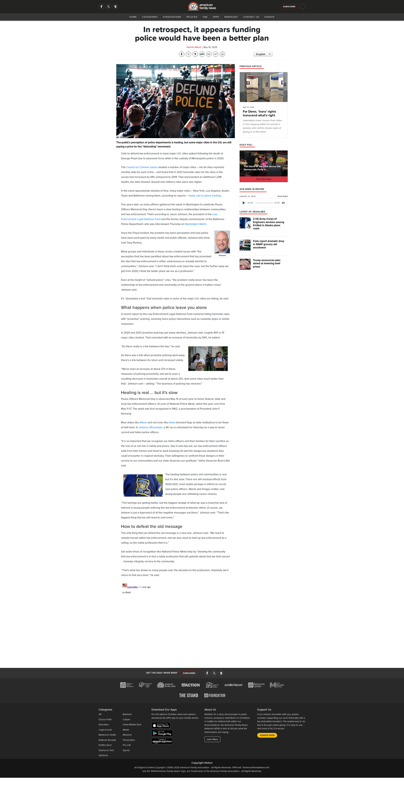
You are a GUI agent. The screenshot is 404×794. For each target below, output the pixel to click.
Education (104, 724)
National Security (107, 740)
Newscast (231, 17)
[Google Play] (163, 733)
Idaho (172, 422)
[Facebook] (101, 6)
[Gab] (115, 6)
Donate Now (267, 735)
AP (100, 714)
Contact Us (251, 17)
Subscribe (289, 6)
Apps (216, 17)
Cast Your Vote (263, 179)
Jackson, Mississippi (150, 427)
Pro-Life (127, 745)
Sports (126, 750)
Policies (192, 17)
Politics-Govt (105, 745)
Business (127, 714)
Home (133, 17)
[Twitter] (108, 6)
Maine (143, 422)
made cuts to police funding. (205, 195)
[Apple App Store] (162, 726)
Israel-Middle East (132, 724)
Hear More (282, 196)
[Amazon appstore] (162, 741)
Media (126, 729)
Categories (149, 17)
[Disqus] (175, 621)
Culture (126, 719)
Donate (269, 17)
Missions (127, 734)
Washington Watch (195, 224)
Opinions (103, 755)
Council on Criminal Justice (142, 167)
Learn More (212, 739)
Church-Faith (105, 719)
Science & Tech (106, 750)
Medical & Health (107, 734)
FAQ (205, 17)
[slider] (264, 202)
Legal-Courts (105, 729)
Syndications (172, 17)
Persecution (129, 740)
